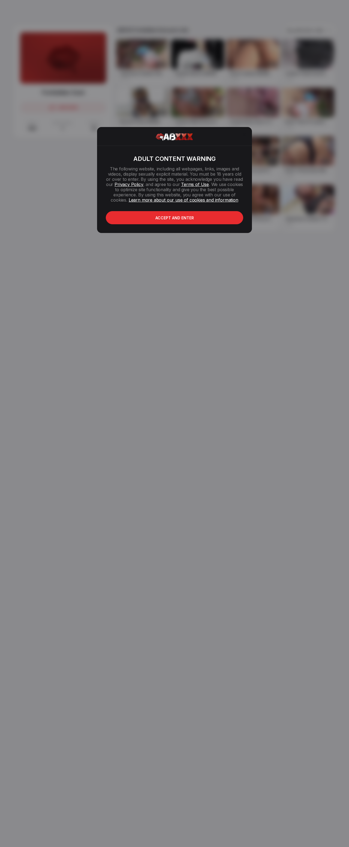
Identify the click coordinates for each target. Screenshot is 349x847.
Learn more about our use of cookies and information (183, 200)
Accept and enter (174, 218)
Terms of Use (195, 184)
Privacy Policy (129, 184)
